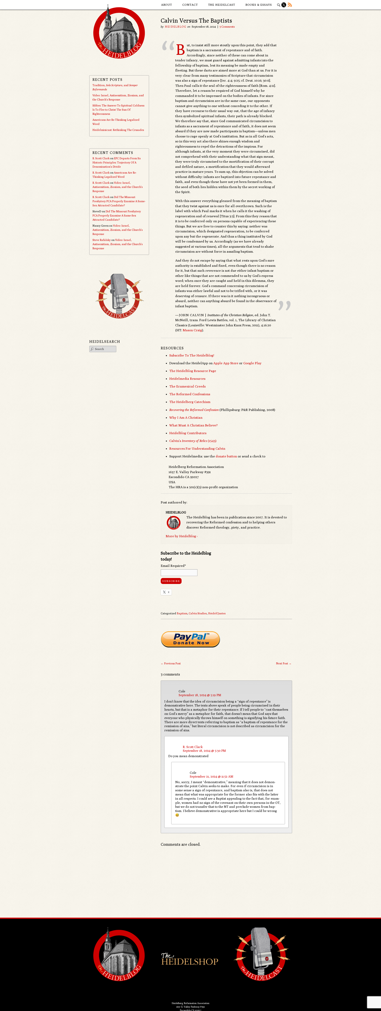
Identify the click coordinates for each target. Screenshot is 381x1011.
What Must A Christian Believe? (193, 425)
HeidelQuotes (217, 613)
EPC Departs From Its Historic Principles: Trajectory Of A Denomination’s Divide (116, 162)
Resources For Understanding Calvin (197, 448)
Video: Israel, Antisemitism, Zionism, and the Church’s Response (117, 187)
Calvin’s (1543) (192, 441)
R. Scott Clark (193, 747)
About (166, 4)
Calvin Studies (198, 613)
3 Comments (227, 26)
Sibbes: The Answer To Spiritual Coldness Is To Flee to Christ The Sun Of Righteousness (118, 109)
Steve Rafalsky (101, 240)
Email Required (173, 566)
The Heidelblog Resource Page (192, 371)
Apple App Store (225, 363)
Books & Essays (258, 4)
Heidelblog (175, 26)
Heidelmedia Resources (187, 379)
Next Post (284, 663)
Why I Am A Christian (185, 417)
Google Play (252, 363)
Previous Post (171, 663)
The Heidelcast (221, 4)
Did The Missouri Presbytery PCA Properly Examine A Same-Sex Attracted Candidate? (118, 201)
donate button (226, 456)
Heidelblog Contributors (187, 433)
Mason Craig (192, 330)
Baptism (182, 613)
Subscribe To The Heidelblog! (191, 355)
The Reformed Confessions (189, 394)
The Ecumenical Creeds (187, 386)
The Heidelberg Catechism (189, 402)
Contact (190, 4)
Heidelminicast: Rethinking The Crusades (118, 129)
